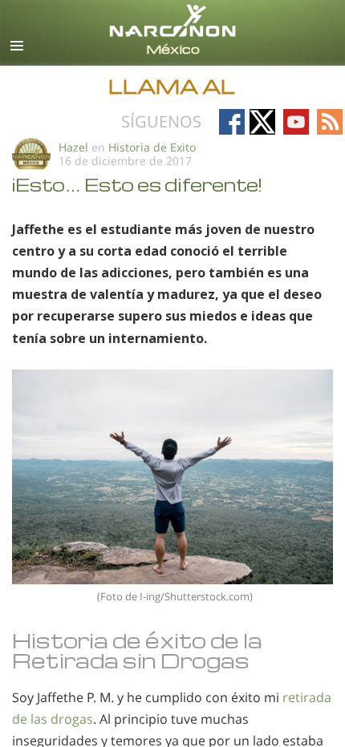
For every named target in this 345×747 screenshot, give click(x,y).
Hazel (73, 147)
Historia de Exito (152, 147)
